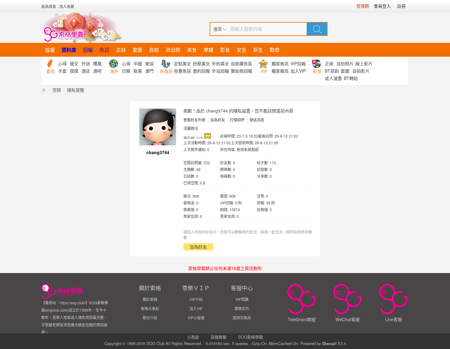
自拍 (154, 49)
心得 (62, 63)
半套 (62, 71)
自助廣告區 (241, 63)
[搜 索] (317, 28)
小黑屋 (193, 337)
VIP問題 (242, 299)
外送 (85, 63)
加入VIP (298, 71)
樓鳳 (97, 63)
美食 (192, 49)
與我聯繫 (219, 337)
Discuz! (329, 343)
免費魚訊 (182, 71)
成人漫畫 (333, 78)
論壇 (50, 49)
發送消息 (256, 119)
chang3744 (157, 152)
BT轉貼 (351, 78)
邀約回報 (201, 71)
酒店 (85, 71)
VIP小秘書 (196, 317)
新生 (258, 49)
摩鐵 (208, 49)
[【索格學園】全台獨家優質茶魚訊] (82, 27)
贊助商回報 (241, 71)
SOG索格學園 (250, 337)
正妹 (121, 49)
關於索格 (150, 299)
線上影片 (364, 63)
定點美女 (182, 63)
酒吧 (97, 71)
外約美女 (220, 63)
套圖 (137, 49)
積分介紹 (150, 317)
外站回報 (220, 71)
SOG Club (155, 343)
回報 (88, 49)
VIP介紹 (196, 299)
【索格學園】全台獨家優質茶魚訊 (43, 89)
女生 (241, 49)
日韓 (126, 71)
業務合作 (241, 308)
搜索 (217, 29)
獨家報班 (280, 71)
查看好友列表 (194, 119)
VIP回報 (298, 63)
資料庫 (69, 49)
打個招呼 (237, 119)
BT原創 (332, 71)
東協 (149, 63)
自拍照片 (345, 63)
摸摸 (74, 71)
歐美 (137, 71)
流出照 (173, 49)
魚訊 (104, 49)
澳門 (149, 71)
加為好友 (217, 119)
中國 (137, 63)
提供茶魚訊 (242, 317)
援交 (74, 63)
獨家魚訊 (280, 63)
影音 (225, 49)
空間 (56, 90)
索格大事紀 (150, 308)
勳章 (274, 49)
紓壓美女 (201, 63)
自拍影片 (360, 71)
